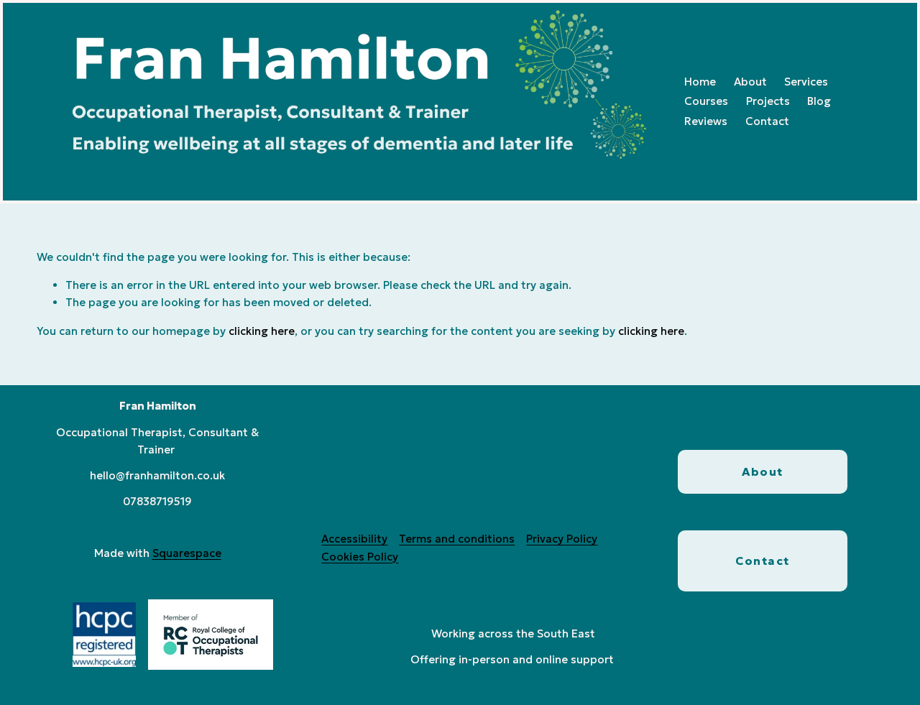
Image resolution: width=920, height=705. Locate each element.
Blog (819, 101)
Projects (768, 101)
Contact (767, 121)
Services (806, 81)
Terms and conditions (457, 538)
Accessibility (354, 538)
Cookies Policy (359, 556)
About (750, 81)
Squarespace (186, 553)
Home (700, 81)
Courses (706, 101)
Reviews (705, 121)
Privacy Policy (561, 538)
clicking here (262, 331)
